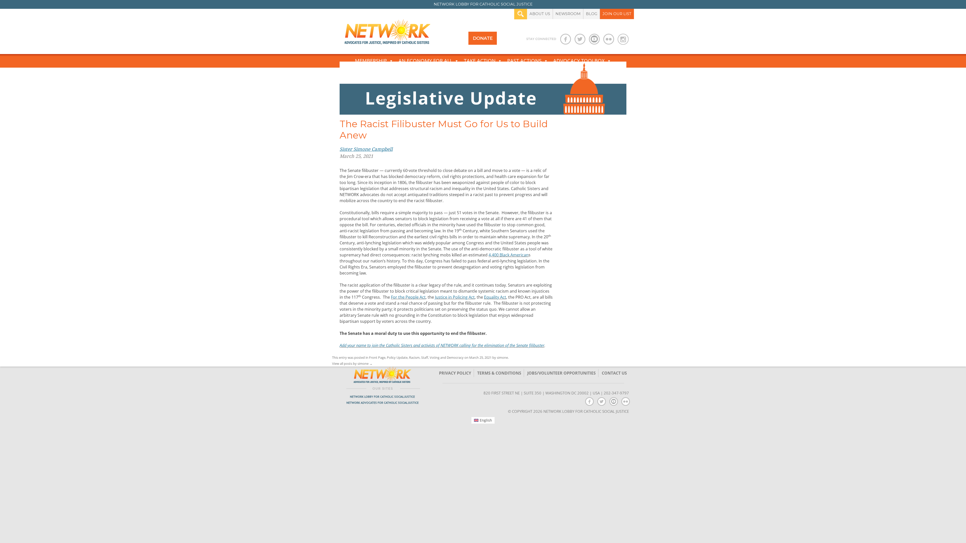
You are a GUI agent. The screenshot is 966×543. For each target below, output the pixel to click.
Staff (424, 357)
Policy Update (397, 357)
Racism (414, 357)
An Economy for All (425, 60)
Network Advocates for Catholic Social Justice (382, 402)
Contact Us (614, 373)
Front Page (377, 357)
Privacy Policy (455, 373)
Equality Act (495, 297)
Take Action (480, 60)
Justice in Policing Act (455, 297)
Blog (591, 14)
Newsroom (568, 14)
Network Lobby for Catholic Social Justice (382, 396)
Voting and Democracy (447, 357)
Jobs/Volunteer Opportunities (561, 373)
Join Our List (616, 14)
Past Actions (524, 60)
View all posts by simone (352, 363)
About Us (540, 14)
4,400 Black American (509, 255)
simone (502, 357)
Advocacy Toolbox (579, 60)
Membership (371, 60)
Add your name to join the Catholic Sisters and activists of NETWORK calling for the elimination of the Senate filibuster (442, 345)
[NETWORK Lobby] (387, 33)
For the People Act (408, 297)
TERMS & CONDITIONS (499, 373)
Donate (483, 38)
